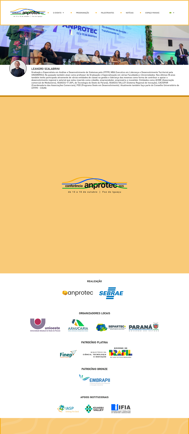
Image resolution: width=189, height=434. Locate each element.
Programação (82, 13)
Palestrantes (107, 13)
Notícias (129, 13)
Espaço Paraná (152, 13)
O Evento (57, 13)
